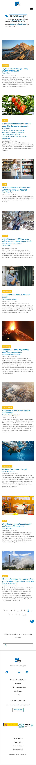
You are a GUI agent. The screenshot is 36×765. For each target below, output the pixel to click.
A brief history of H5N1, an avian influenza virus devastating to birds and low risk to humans (16, 241)
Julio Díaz (16, 415)
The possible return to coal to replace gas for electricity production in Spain (18, 580)
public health (18, 16)
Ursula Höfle (6, 246)
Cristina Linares (7, 415)
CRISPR (5, 120)
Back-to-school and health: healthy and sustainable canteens (16, 525)
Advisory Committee (18, 687)
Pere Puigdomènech (17, 132)
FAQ (18, 695)
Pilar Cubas (6, 132)
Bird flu (5, 236)
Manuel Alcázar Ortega (9, 584)
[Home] (18, 3)
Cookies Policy (18, 746)
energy (5, 576)
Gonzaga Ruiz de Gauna (10, 136)
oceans (12, 24)
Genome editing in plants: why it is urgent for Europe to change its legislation (16, 126)
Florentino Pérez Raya (9, 299)
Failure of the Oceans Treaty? (14, 469)
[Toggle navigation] (31, 8)
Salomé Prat (6, 139)
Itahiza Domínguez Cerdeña (11, 354)
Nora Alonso (23, 136)
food (4, 184)
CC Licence (18, 691)
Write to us (18, 710)
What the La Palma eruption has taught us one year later (15, 351)
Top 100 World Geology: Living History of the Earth (15, 69)
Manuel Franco (7, 528)
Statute (18, 684)
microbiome (21, 24)
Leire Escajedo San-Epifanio (11, 134)
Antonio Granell (19, 130)
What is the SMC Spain (18, 680)
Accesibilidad (18, 750)
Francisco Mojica (7, 130)
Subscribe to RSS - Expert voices (32, 621)
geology (5, 65)
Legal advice (18, 738)
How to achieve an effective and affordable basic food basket (16, 188)
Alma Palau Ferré (7, 192)
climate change (18, 20)
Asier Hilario (6, 73)
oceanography (7, 466)
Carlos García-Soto (8, 471)
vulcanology (6, 347)
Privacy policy (18, 742)
